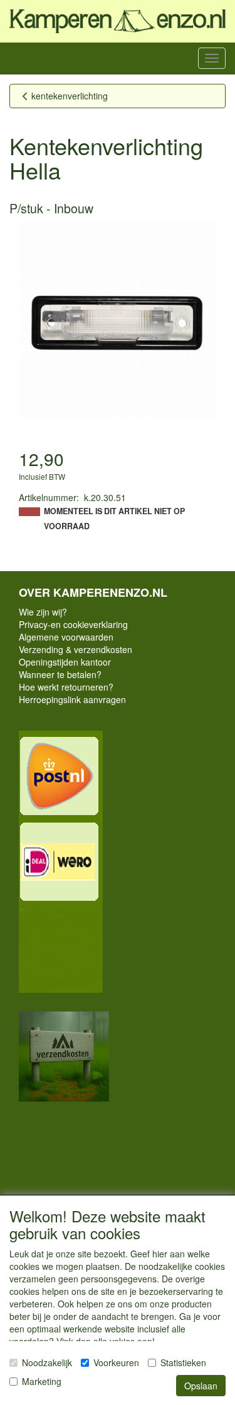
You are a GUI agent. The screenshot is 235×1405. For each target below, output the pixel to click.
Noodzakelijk (47, 1362)
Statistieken (183, 1362)
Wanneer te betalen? (60, 674)
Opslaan (200, 1385)
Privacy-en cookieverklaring (73, 624)
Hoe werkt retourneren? (66, 687)
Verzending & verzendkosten (75, 649)
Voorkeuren (116, 1362)
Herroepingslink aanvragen (72, 699)
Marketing (41, 1381)
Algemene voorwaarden (66, 637)
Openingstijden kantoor (65, 662)
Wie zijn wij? (43, 612)
